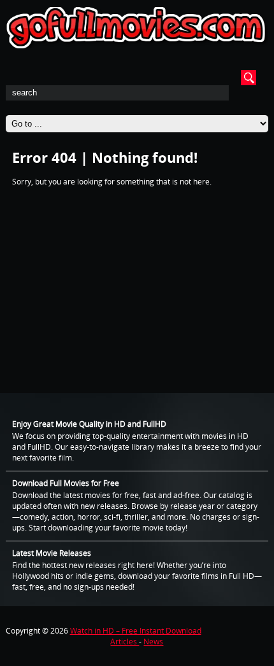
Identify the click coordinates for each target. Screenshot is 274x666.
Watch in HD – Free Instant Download (135, 630)
